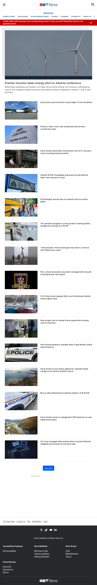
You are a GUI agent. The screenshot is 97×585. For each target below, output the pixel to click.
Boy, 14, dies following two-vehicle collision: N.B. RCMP (65, 393)
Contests (64, 16)
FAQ (28, 521)
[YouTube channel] (50, 529)
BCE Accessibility (9, 551)
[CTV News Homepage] (48, 4)
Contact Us (75, 16)
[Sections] (4, 4)
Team (45, 521)
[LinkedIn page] (55, 529)
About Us (87, 16)
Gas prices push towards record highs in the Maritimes (66, 102)
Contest (54, 16)
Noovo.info (7, 566)
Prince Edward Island (39, 16)
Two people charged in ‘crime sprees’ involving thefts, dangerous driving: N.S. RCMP (65, 224)
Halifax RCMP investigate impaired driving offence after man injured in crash (64, 176)
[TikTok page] (46, 529)
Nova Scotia (23, 16)
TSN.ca (68, 556)
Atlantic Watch (9, 16)
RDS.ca (6, 572)
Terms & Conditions (41, 554)
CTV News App (9, 521)
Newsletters (36, 521)
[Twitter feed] (41, 529)
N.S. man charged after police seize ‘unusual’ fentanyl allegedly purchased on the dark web (65, 442)
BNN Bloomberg (72, 554)
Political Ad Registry (42, 556)
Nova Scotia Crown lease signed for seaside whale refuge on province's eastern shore (64, 370)
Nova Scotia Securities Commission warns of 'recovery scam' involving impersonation (66, 152)
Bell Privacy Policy (41, 551)
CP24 (68, 551)
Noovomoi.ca (8, 569)
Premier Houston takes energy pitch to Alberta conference (43, 83)
